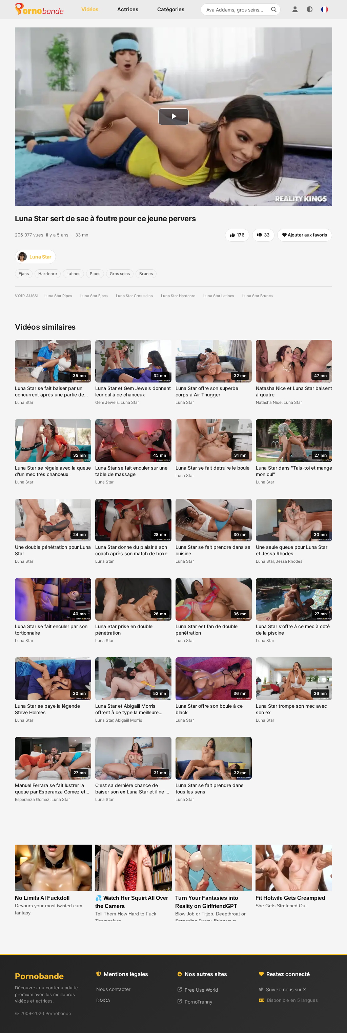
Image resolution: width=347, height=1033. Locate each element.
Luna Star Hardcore (178, 295)
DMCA (103, 1000)
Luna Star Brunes (257, 295)
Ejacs (24, 273)
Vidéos (89, 9)
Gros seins (120, 273)
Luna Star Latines (218, 295)
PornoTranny (198, 1002)
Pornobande (42, 9)
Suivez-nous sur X (286, 989)
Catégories (170, 9)
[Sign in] (294, 9)
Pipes (95, 273)
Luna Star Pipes (58, 295)
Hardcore (47, 273)
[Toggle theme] (309, 9)
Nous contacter (113, 989)
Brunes (146, 273)
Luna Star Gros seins (134, 295)
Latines (73, 273)
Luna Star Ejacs (94, 295)
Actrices (127, 9)
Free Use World (201, 990)
